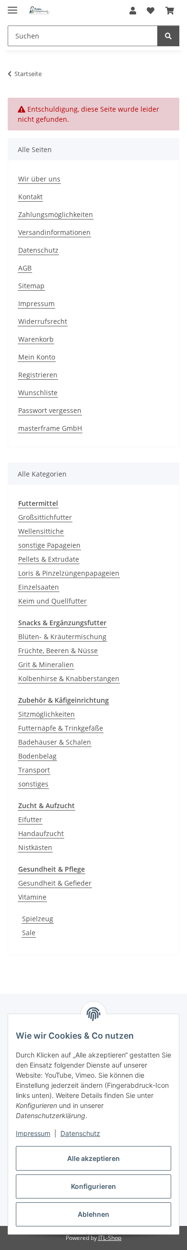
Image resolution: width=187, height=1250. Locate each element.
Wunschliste (38, 392)
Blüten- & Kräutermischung (62, 636)
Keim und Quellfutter (52, 601)
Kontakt (30, 196)
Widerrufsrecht (42, 321)
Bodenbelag (37, 755)
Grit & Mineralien (46, 664)
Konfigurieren (93, 1186)
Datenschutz (80, 1133)
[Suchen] (168, 36)
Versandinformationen (54, 232)
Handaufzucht (41, 833)
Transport (34, 769)
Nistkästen (35, 847)
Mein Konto (36, 356)
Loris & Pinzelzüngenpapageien (68, 573)
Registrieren (38, 374)
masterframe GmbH (50, 428)
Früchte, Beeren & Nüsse (58, 650)
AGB (25, 267)
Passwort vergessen (50, 410)
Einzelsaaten (38, 587)
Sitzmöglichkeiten (46, 714)
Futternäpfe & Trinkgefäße (60, 728)
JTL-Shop (109, 1238)
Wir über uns (39, 178)
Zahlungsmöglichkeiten (55, 214)
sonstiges (33, 783)
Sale (28, 932)
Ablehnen (93, 1214)
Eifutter (30, 819)
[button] (132, 10)
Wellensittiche (41, 531)
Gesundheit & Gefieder (55, 883)
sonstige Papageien (49, 545)
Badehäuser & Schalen (54, 742)
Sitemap (31, 285)
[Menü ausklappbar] (12, 6)
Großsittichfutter (45, 517)
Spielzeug (37, 918)
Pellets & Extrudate (48, 559)
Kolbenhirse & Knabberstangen (68, 678)
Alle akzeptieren (93, 1158)
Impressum (33, 1133)
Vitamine (32, 897)
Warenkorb (36, 339)
